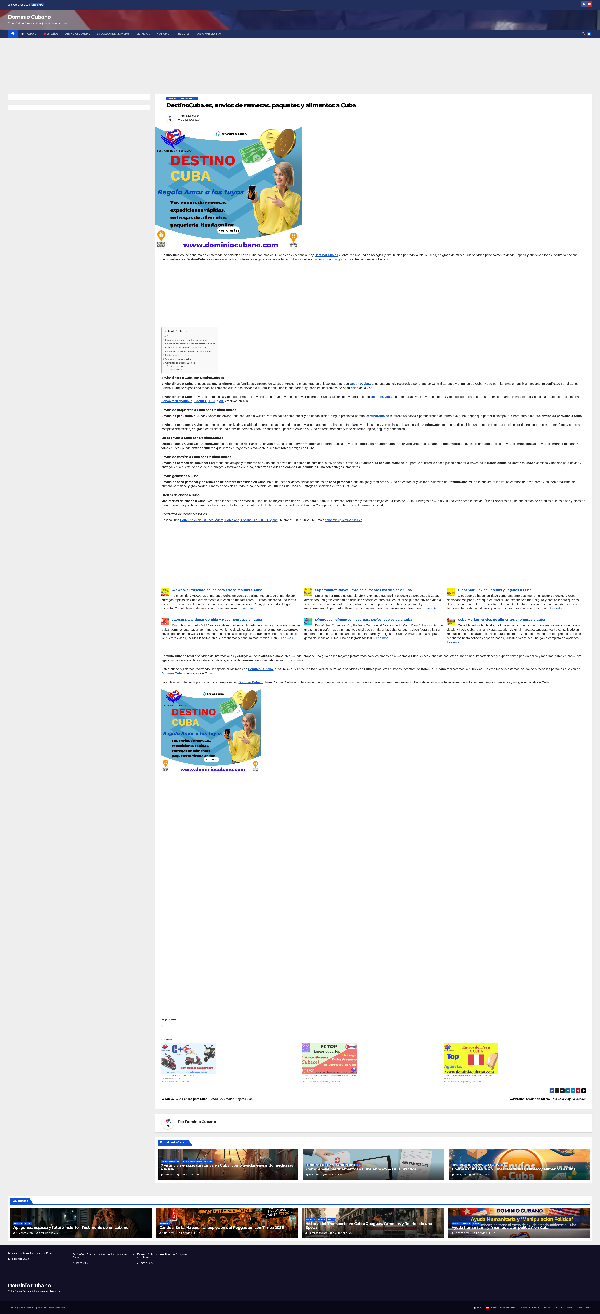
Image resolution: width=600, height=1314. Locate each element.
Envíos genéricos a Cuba (177, 355)
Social (28, 1223)
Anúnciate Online (77, 33)
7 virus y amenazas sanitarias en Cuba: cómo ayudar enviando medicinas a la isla (227, 1167)
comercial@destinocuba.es (343, 520)
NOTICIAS (163, 33)
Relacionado (176, 370)
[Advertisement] (300, 61)
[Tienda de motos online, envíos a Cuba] (230, 1058)
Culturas (310, 1219)
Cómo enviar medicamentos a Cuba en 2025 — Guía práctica (361, 1169)
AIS (221, 401)
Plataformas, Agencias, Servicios (182, 98)
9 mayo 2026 (169, 1233)
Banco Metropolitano (176, 401)
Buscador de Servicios (113, 33)
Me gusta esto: (177, 366)
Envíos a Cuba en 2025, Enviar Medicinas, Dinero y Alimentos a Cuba (514, 1169)
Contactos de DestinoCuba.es (180, 362)
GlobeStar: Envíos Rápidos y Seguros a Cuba (495, 590)
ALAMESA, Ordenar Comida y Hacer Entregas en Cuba (217, 619)
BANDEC (200, 401)
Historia (321, 1219)
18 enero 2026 (463, 1233)
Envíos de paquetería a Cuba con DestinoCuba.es (190, 343)
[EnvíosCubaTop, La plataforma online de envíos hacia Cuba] (371, 1058)
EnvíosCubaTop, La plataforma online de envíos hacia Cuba (329, 1075)
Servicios (143, 33)
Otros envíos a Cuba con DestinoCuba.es (185, 347)
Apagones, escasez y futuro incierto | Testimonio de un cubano (70, 1227)
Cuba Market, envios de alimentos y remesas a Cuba (501, 619)
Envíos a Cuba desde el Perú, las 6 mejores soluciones (468, 1075)
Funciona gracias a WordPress (22, 1307)
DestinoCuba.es (326, 255)
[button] (583, 33)
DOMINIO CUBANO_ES (170, 1161)
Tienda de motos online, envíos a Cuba (178, 1075)
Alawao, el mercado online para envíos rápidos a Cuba (217, 590)
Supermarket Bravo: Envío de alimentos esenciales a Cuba (363, 590)
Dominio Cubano (29, 17)
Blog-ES (184, 33)
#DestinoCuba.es (191, 119)
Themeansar (59, 1307)
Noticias (18, 1223)
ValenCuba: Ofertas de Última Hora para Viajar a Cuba (546, 1099)
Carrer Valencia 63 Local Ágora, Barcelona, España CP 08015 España (229, 520)
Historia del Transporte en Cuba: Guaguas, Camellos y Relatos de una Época (368, 1225)
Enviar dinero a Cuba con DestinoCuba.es (186, 340)
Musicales (165, 1223)
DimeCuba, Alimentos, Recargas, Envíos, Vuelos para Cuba (363, 619)
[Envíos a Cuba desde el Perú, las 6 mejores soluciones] (513, 1058)
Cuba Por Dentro (208, 33)
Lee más (247, 608)
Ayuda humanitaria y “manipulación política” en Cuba (501, 1227)
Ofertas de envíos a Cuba (178, 359)
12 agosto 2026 (25, 1233)
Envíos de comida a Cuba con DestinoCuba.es (188, 351)
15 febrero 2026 (318, 1233)
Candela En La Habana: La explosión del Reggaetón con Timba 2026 (221, 1227)
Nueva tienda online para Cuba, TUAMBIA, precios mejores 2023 (208, 1099)
